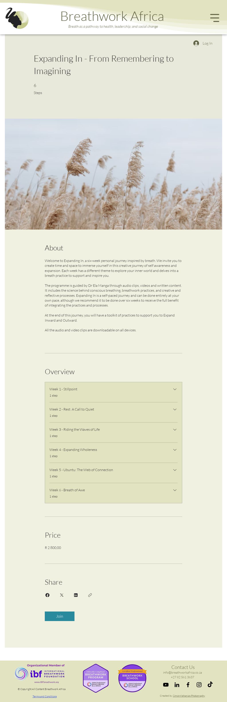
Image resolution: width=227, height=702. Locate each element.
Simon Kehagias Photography (189, 695)
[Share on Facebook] (47, 595)
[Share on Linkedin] (75, 595)
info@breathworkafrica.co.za (182, 672)
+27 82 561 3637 (182, 677)
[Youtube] (165, 684)
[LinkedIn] (177, 684)
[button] (214, 18)
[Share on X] (61, 595)
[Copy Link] (90, 595)
